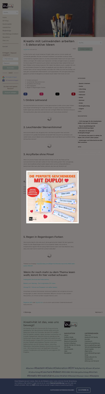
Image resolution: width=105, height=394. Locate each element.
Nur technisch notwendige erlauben (62, 390)
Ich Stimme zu (83, 390)
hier (33, 385)
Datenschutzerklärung (57, 383)
